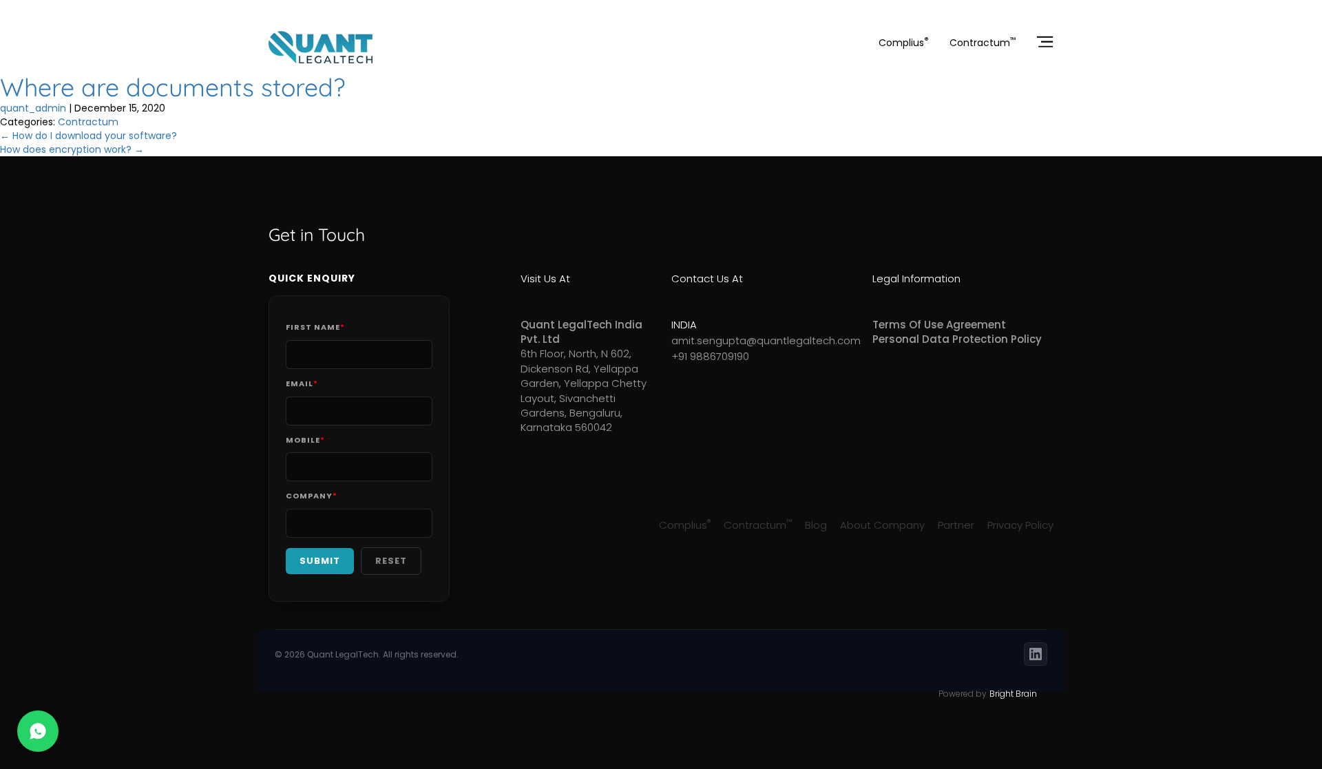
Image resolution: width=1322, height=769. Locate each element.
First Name (315, 327)
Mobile (305, 440)
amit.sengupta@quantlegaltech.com (736, 340)
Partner (956, 525)
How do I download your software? (88, 136)
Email (302, 384)
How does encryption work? (72, 149)
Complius (904, 42)
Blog (816, 525)
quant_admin (33, 108)
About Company (882, 525)
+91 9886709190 (710, 356)
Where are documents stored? (172, 87)
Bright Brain (1013, 693)
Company (311, 496)
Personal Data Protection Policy (957, 339)
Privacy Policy (1020, 525)
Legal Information (916, 278)
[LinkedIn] (1035, 654)
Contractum (982, 42)
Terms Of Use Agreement (939, 324)
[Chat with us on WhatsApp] (38, 731)
